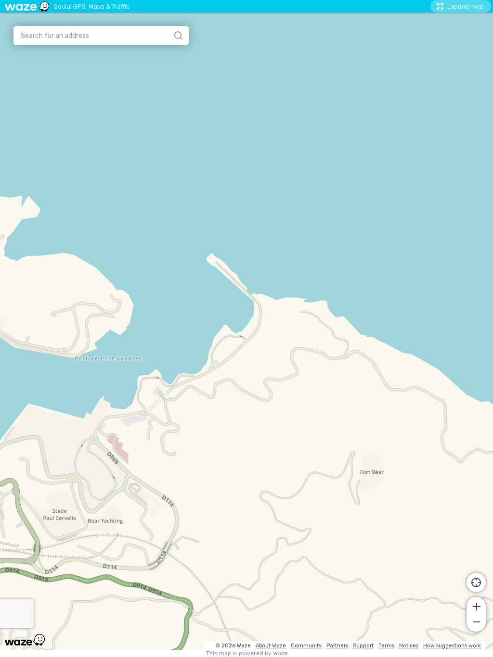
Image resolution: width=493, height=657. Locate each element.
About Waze (271, 646)
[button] (476, 605)
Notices (408, 646)
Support (363, 646)
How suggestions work (452, 646)
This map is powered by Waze (246, 653)
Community (306, 646)
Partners (337, 646)
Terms (386, 646)
